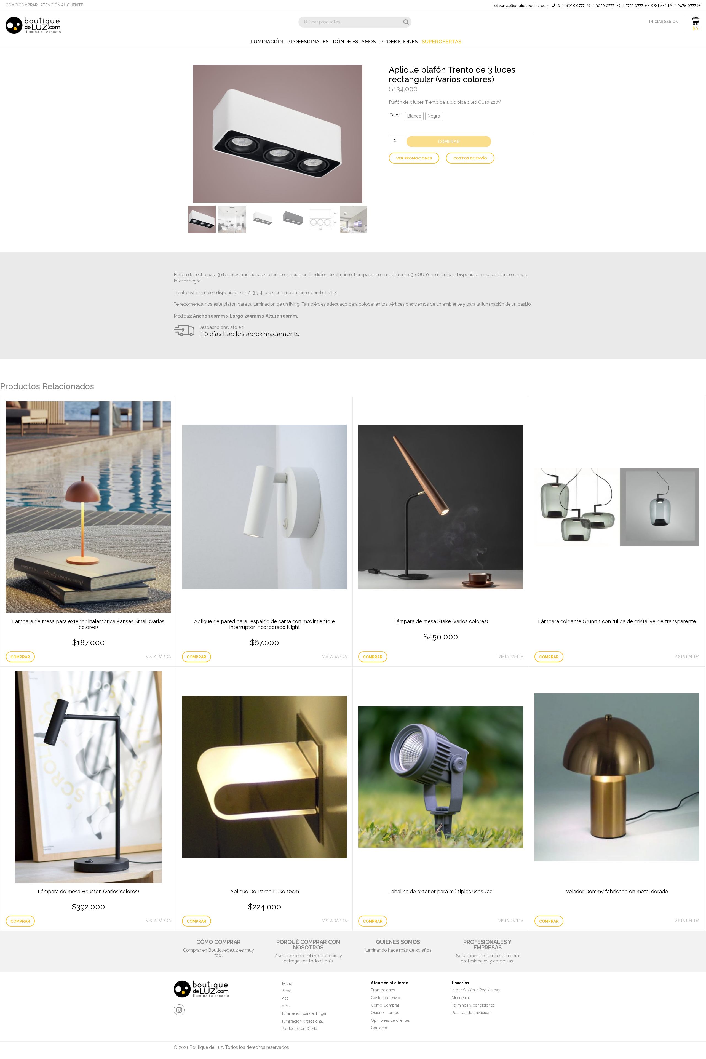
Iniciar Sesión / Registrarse (475, 990)
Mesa (286, 1006)
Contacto (379, 1028)
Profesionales (308, 41)
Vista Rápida (158, 656)
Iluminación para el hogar (304, 1013)
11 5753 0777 (631, 5)
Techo (286, 983)
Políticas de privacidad (472, 1012)
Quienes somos (385, 1012)
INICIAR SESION (663, 21)
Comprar (449, 141)
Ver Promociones (414, 158)
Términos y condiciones (473, 1005)
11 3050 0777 (602, 5)
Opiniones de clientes (390, 1020)
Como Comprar (22, 5)
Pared (286, 991)
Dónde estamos (354, 41)
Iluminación (266, 41)
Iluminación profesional (302, 1021)
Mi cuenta (460, 998)
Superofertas (441, 41)
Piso (285, 998)
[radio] (414, 116)
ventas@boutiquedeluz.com (523, 5)
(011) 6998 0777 (569, 5)
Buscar (405, 22)
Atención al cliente (61, 5)
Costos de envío (470, 158)
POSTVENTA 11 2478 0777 (672, 5)
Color (394, 115)
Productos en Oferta (299, 1028)
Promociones (399, 41)
